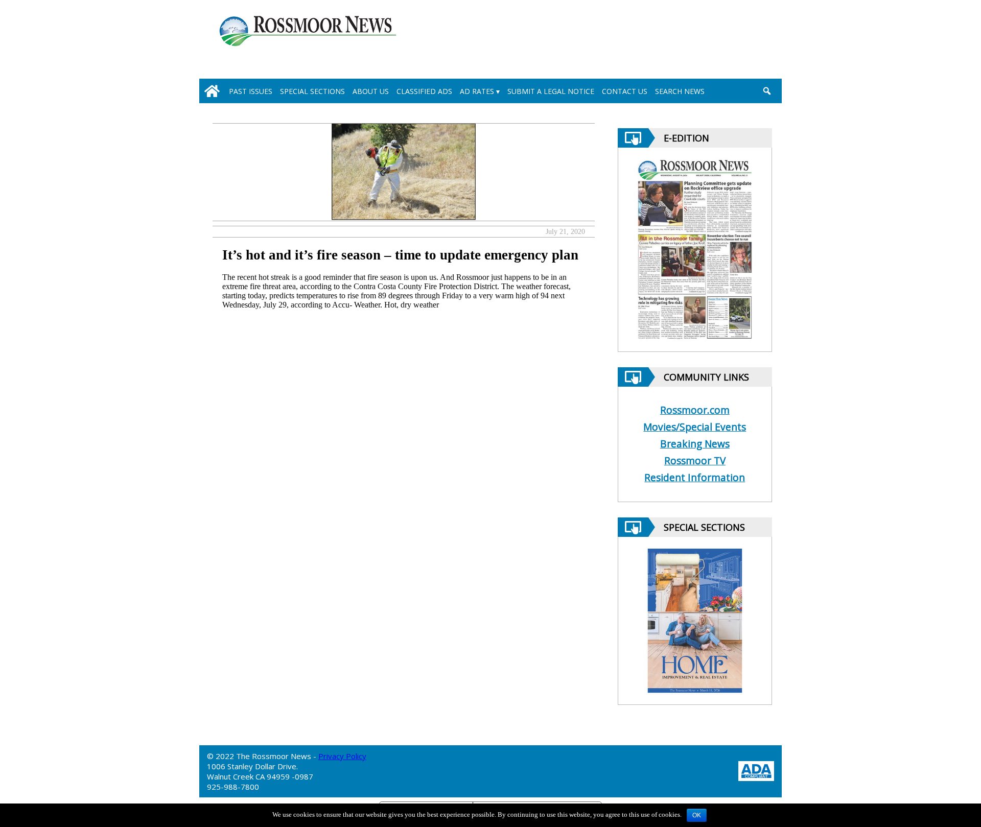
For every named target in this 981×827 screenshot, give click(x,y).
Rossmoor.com (695, 410)
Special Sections (312, 91)
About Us (371, 91)
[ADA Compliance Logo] (756, 770)
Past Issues (250, 91)
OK (696, 815)
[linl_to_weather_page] (731, 41)
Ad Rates (477, 91)
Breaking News (695, 444)
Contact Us (624, 91)
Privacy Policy (342, 756)
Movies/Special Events (694, 427)
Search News (680, 91)
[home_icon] (212, 91)
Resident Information (694, 477)
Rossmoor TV (695, 460)
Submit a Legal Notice (550, 91)
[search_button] (767, 91)
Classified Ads (424, 91)
